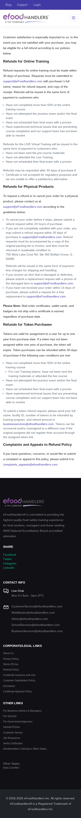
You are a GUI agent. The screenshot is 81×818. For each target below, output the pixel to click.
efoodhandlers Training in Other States (25, 748)
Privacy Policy (11, 658)
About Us (8, 653)
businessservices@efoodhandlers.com (28, 424)
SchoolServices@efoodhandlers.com (35, 624)
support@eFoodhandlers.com (22, 81)
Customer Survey (13, 732)
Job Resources (11, 738)
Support (22, 4)
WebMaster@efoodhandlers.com (33, 612)
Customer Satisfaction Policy (19, 680)
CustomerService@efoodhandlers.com (36, 606)
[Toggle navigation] (73, 18)
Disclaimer (9, 686)
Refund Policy (11, 669)
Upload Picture (11, 727)
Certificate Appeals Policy (17, 691)
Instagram (9, 563)
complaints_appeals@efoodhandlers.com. (30, 464)
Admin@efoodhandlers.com (29, 618)
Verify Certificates (13, 743)
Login (37, 4)
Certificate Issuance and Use (19, 675)
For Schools (10, 716)
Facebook (9, 554)
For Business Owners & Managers (22, 710)
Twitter (7, 559)
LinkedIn (8, 567)
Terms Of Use (10, 664)
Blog (8, 4)
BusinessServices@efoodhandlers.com (37, 631)
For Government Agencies (17, 721)
